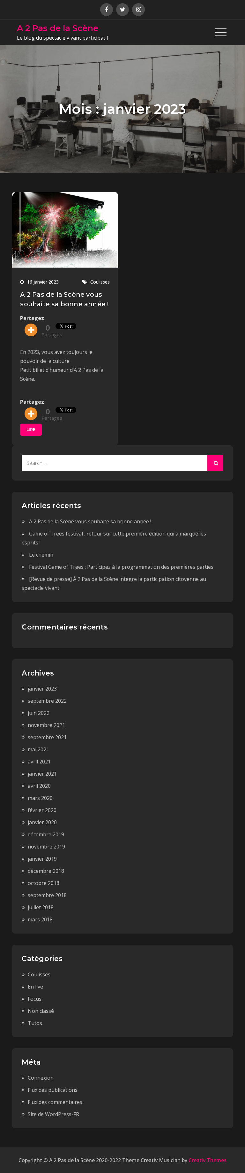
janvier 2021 (42, 773)
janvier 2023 (42, 688)
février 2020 (42, 810)
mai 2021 (38, 749)
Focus (34, 998)
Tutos (35, 1023)
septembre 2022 (47, 700)
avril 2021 (39, 761)
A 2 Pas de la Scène (57, 28)
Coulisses (100, 282)
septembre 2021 (47, 737)
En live (35, 986)
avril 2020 (39, 785)
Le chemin (41, 554)
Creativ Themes (207, 1160)
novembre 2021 (46, 725)
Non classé (41, 1010)
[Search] (215, 463)
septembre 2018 (47, 895)
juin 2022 (38, 712)
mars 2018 (40, 919)
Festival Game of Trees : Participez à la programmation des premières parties (121, 566)
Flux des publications (53, 1089)
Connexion (41, 1077)
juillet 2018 (41, 907)
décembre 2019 (46, 834)
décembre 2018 (46, 870)
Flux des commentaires (55, 1102)
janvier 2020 (42, 822)
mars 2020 (40, 798)
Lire (30, 429)
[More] (31, 330)
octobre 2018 (43, 883)
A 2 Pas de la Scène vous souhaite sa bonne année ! (90, 521)
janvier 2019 (42, 858)
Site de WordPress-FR (53, 1114)
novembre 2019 (46, 846)
